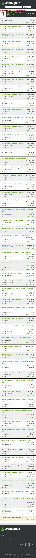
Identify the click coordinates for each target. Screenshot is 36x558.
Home (4, 554)
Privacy (20, 556)
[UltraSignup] (10, 2)
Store (19, 554)
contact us (10, 536)
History (28, 15)
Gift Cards (9, 554)
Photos (10, 16)
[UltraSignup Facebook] (25, 544)
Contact (27, 554)
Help (23, 554)
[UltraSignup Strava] (33, 544)
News (14, 554)
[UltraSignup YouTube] (21, 544)
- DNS (14, 517)
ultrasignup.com (11, 538)
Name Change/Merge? (19, 10)
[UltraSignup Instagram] (29, 544)
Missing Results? (5, 10)
